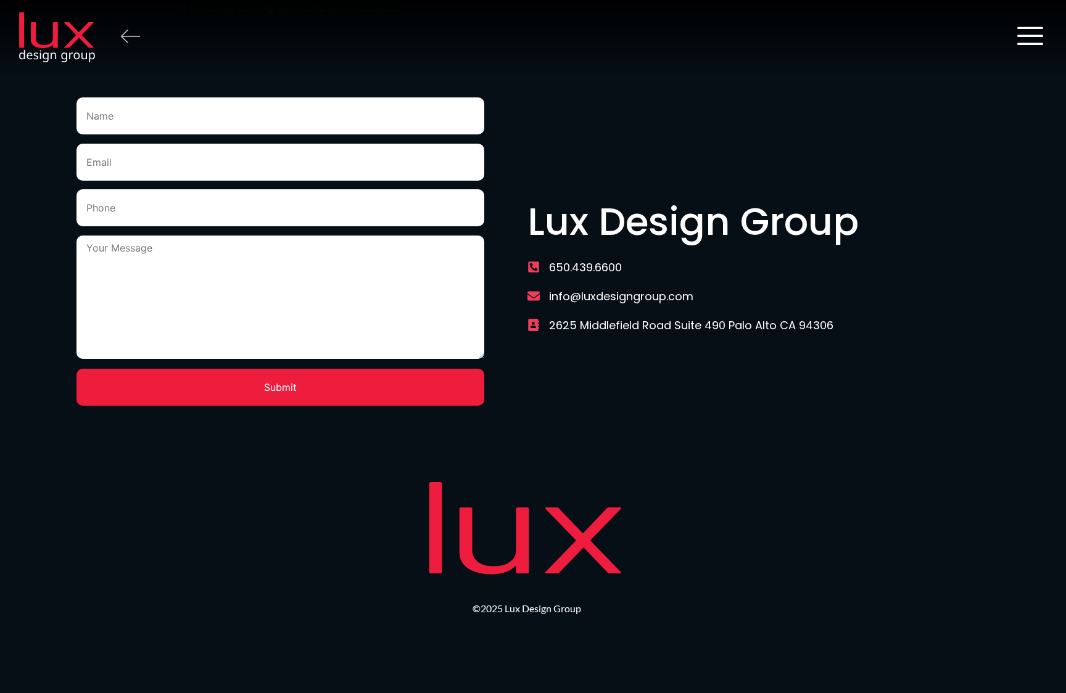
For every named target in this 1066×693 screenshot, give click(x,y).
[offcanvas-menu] (1030, 37)
